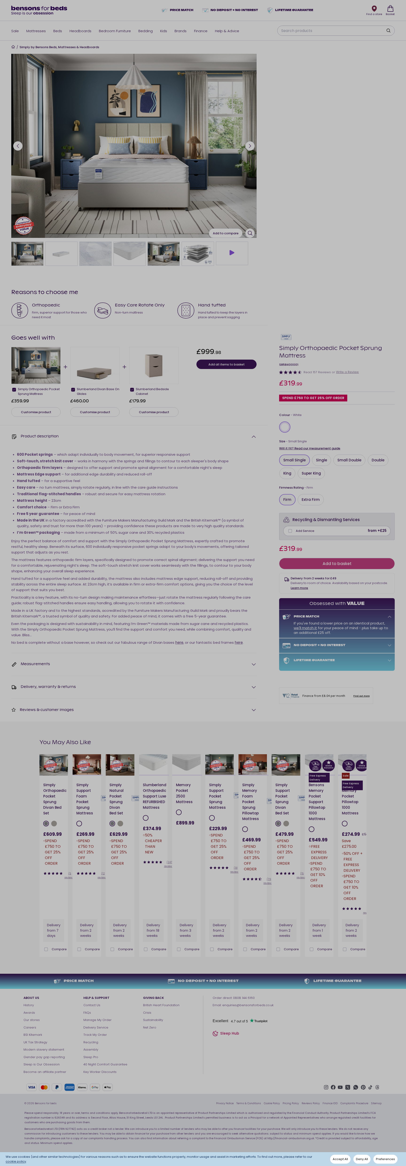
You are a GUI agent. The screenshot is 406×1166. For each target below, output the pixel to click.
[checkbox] (290, 531)
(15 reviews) (302, 875)
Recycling (90, 1042)
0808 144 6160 (244, 998)
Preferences (385, 1159)
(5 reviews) (69, 875)
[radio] (284, 427)
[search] (388, 30)
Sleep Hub (229, 1034)
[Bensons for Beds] (39, 10)
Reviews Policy (311, 1103)
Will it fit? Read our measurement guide (309, 448)
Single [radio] (321, 460)
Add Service (305, 531)
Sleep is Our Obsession (41, 1064)
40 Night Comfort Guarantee (105, 1064)
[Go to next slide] (250, 146)
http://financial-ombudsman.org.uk (290, 1138)
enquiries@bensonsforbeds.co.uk (247, 1005)
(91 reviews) (235, 870)
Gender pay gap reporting (44, 1057)
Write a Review (347, 372)
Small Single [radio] (294, 460)
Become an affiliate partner (44, 1072)
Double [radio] (378, 460)
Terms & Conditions (248, 1103)
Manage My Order (97, 1020)
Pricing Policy (291, 1103)
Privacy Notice (225, 1103)
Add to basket (337, 563)
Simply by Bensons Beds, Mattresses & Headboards (59, 47)
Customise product (36, 412)
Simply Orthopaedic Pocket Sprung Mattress (39, 391)
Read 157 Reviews (317, 372)
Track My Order (95, 1035)
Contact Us (91, 1005)
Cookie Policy (272, 1103)
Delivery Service (95, 1027)
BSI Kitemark (32, 1035)
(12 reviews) (103, 875)
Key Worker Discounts (100, 1072)
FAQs (87, 1012)
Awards (29, 1012)
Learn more (299, 588)
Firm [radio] (287, 499)
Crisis (147, 1012)
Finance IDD (330, 1103)
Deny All (362, 1159)
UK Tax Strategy (35, 1042)
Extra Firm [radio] (311, 499)
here (179, 642)
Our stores (31, 1020)
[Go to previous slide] (18, 146)
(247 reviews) (169, 864)
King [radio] (287, 473)
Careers (29, 1027)
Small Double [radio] (349, 460)
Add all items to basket (226, 364)
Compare (59, 949)
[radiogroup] (337, 427)
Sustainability (153, 1020)
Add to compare (225, 233)
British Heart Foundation (161, 1005)
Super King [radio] (311, 473)
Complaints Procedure (354, 1103)
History (28, 1005)
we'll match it (305, 627)
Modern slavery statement (43, 1049)
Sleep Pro (90, 1057)
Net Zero (149, 1027)
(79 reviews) (268, 881)
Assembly (90, 1049)
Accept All (340, 1159)
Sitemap (376, 1103)
